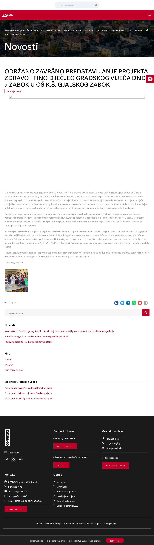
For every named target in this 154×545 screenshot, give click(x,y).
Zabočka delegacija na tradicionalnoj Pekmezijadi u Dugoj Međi (36, 336)
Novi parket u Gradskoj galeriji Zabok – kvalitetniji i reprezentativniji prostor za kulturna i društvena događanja (59, 330)
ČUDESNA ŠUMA (14, 369)
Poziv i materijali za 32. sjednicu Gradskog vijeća (28, 387)
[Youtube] (20, 459)
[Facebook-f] (7, 459)
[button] (150, 79)
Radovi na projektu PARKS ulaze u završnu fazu (28, 341)
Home (8, 30)
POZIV (8, 359)
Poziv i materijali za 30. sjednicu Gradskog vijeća (28, 398)
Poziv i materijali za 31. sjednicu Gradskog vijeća (28, 392)
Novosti (16, 30)
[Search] (96, 5)
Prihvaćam (114, 540)
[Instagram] (13, 459)
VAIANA (9, 364)
